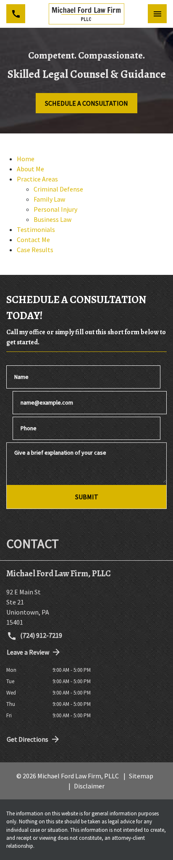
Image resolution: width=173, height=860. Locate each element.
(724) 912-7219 (40, 635)
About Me (30, 169)
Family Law (49, 199)
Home (25, 158)
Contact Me (33, 239)
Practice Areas (37, 179)
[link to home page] (86, 13)
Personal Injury (55, 209)
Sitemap (141, 776)
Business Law (52, 219)
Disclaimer (89, 786)
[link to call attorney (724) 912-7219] (15, 13)
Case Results (35, 249)
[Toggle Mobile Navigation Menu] (157, 13)
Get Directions (27, 739)
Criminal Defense (58, 189)
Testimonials (36, 229)
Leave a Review (28, 652)
